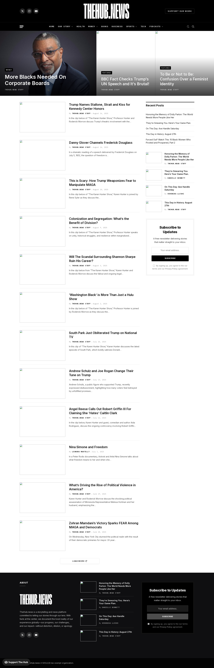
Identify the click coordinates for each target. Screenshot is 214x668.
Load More (78, 561)
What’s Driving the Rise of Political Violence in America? (102, 487)
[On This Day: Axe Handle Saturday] (154, 190)
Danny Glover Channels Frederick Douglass (100, 142)
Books (104, 26)
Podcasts (155, 26)
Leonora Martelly (81, 452)
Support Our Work (180, 11)
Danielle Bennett (176, 178)
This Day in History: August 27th (161, 134)
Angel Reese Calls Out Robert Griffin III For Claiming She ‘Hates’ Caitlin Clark (100, 411)
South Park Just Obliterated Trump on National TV (103, 335)
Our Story (64, 26)
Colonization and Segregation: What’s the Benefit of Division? (99, 221)
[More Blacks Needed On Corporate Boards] (48, 63)
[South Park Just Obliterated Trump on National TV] (42, 345)
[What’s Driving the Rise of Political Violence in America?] (42, 497)
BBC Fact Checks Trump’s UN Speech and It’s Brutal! (125, 81)
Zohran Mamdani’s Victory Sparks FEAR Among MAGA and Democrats (103, 525)
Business (117, 26)
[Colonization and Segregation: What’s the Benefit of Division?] (42, 231)
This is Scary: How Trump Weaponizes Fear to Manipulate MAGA (102, 183)
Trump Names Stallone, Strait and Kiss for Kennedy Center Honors (99, 107)
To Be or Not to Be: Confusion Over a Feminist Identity (184, 79)
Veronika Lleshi (176, 194)
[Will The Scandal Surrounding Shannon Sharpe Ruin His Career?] (42, 269)
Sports (130, 26)
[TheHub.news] (107, 11)
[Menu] (21, 26)
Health (81, 26)
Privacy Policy (171, 269)
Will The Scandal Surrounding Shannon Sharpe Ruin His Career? (102, 259)
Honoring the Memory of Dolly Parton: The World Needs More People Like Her (179, 156)
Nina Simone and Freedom (88, 447)
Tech (143, 26)
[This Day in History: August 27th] (154, 206)
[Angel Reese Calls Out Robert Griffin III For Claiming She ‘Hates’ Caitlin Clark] (42, 421)
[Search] (192, 26)
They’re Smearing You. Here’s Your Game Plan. (168, 123)
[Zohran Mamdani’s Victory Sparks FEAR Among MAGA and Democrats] (42, 535)
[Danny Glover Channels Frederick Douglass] (42, 155)
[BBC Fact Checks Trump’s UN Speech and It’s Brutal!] (125, 63)
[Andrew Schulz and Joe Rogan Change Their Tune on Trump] (42, 383)
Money (91, 26)
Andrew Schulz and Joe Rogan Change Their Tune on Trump (101, 373)
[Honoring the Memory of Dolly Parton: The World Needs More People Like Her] (154, 157)
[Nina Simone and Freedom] (42, 459)
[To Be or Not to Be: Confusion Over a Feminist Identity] (184, 63)
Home (52, 26)
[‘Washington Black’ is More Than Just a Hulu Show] (42, 307)
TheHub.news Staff (14, 90)
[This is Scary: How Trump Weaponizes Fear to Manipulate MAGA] (42, 193)
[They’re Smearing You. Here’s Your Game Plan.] (154, 174)
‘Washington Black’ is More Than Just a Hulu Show (101, 297)
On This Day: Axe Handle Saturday (162, 128)
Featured (106, 73)
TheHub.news (33, 663)
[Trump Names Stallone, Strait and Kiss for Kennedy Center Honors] (42, 117)
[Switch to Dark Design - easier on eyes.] (188, 26)
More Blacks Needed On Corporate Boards (35, 80)
